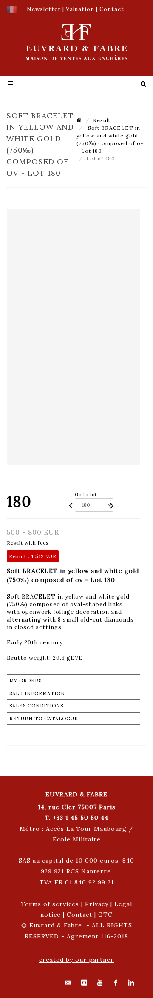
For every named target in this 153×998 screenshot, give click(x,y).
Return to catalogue (43, 718)
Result (101, 120)
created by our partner (76, 960)
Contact (79, 914)
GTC (105, 914)
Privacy (96, 904)
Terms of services (50, 904)
